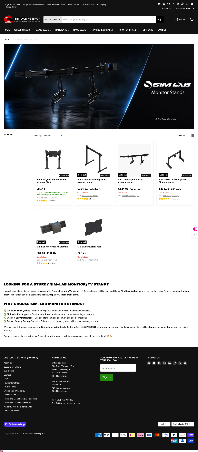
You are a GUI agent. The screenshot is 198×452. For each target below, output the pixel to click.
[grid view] (188, 135)
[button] (180, 19)
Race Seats (80, 30)
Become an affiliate (12, 367)
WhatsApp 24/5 (74, 5)
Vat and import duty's (49, 198)
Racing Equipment (103, 30)
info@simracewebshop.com (33, 5)
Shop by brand (128, 30)
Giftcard (148, 30)
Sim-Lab (40, 185)
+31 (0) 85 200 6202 (12, 5)
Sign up (106, 377)
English (165, 9)
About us (8, 363)
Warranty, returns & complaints (18, 407)
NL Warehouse (88, 5)
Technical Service (11, 7)
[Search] (160, 19)
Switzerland (184, 9)
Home (7, 30)
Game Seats (43, 30)
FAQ (6, 379)
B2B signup (101, 5)
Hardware (61, 30)
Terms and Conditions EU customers (20, 399)
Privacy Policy (10, 387)
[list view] (192, 135)
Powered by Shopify (12, 437)
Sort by (37, 135)
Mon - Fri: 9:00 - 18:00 (56, 5)
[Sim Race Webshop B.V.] (22, 19)
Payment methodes (12, 383)
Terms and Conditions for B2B (17, 403)
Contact (7, 375)
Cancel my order (11, 410)
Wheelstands (22, 30)
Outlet (162, 30)
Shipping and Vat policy (14, 391)
